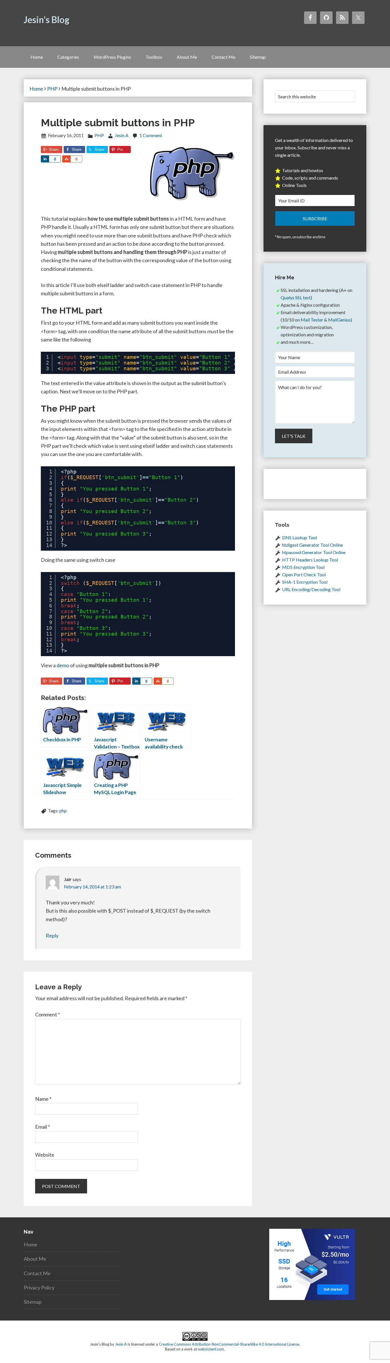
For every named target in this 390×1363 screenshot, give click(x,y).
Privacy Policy (39, 1287)
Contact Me (37, 1273)
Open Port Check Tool (304, 574)
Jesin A (121, 1344)
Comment (47, 1014)
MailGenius (339, 319)
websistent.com (211, 1349)
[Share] (45, 158)
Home (30, 1244)
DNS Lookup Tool (299, 537)
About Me (35, 1259)
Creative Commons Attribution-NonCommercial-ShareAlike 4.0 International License (229, 1344)
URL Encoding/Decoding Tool (311, 589)
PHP (99, 135)
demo (63, 665)
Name (43, 1099)
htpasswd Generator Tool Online (313, 552)
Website (44, 1155)
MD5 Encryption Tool (303, 567)
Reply (52, 935)
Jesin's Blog (46, 19)
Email (42, 1127)
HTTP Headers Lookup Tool (310, 559)
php (63, 810)
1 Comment (150, 135)
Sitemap (33, 1302)
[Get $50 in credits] (312, 1298)
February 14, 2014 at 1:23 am (92, 886)
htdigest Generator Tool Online (312, 545)
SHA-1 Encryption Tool (304, 582)
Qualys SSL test (296, 297)
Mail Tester (312, 319)
